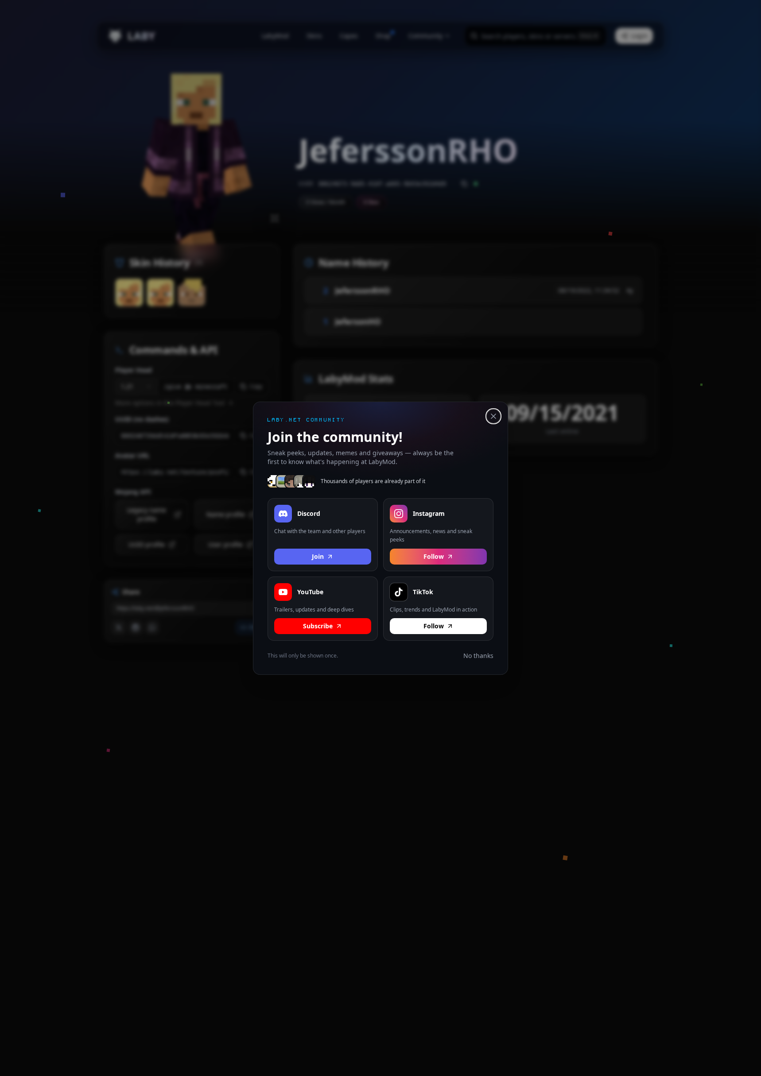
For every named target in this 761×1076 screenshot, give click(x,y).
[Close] (493, 416)
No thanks (478, 655)
